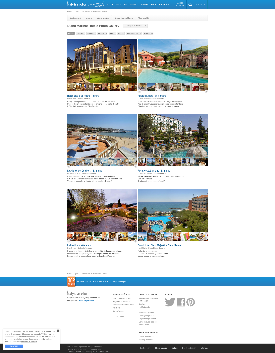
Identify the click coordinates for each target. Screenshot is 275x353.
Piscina (91, 33)
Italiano (200, 4)
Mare (121, 33)
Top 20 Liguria (118, 316)
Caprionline (82, 346)
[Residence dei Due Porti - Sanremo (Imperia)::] (71, 162)
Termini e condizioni (76, 351)
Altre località (144, 18)
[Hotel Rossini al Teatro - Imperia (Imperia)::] (71, 87)
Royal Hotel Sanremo (121, 301)
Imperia (87, 98)
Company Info (95, 349)
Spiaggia (102, 33)
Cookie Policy (104, 351)
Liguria (89, 18)
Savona (88, 248)
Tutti (71, 33)
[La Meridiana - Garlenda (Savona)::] (71, 236)
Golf (112, 33)
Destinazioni (113, 4)
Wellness (148, 33)
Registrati (180, 5)
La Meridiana (118, 311)
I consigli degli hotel (146, 315)
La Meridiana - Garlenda (79, 245)
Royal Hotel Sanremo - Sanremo (154, 170)
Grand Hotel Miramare (121, 298)
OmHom (142, 304)
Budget (144, 4)
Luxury (80, 33)
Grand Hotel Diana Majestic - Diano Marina (159, 245)
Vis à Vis (116, 307)
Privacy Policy (92, 351)
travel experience (86, 300)
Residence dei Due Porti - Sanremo (84, 170)
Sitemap (204, 347)
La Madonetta (144, 307)
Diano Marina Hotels (124, 18)
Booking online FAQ (146, 339)
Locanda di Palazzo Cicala (123, 304)
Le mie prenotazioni (146, 336)
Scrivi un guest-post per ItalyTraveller (148, 322)
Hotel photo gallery (146, 312)
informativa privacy (29, 342)
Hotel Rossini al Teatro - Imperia (83, 96)
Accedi (180, 3)
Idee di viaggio (130, 4)
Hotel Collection (159, 4)
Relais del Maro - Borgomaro (152, 96)
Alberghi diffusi (134, 33)
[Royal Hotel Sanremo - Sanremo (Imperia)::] (142, 162)
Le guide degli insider (147, 318)
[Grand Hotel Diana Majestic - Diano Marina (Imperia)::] (142, 236)
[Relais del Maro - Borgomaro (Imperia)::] (142, 87)
